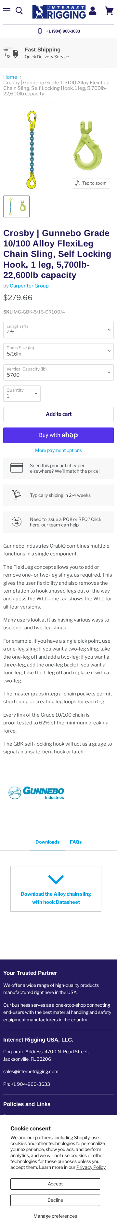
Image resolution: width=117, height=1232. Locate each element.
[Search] (19, 10)
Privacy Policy (91, 1167)
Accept (55, 1183)
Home (10, 77)
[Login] (92, 10)
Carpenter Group (29, 286)
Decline (55, 1200)
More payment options (58, 450)
